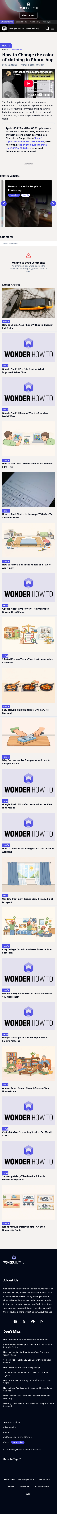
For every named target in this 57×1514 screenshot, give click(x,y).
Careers (13, 1442)
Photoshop (28, 15)
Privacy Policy (9, 1427)
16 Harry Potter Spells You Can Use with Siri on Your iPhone (27, 1361)
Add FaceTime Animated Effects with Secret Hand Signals (26, 1374)
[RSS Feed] (41, 1321)
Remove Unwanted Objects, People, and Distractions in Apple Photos (27, 1345)
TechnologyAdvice (25, 1479)
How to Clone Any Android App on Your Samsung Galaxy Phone (26, 1353)
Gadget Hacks (21, 22)
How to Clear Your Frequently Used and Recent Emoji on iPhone (27, 1389)
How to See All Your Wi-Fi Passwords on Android (25, 1339)
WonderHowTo (7, 22)
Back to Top (10, 1459)
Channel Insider (41, 1486)
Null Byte (47, 22)
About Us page (45, 1312)
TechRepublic (44, 1479)
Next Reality (35, 22)
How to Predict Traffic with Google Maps (21, 1367)
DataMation (24, 1486)
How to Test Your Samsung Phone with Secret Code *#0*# (26, 1381)
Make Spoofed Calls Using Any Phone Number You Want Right (26, 1397)
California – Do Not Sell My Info (17, 1437)
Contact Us (8, 1432)
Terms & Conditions (12, 1422)
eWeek (11, 1486)
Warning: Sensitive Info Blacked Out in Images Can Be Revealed (28, 1404)
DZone (29, 1493)
